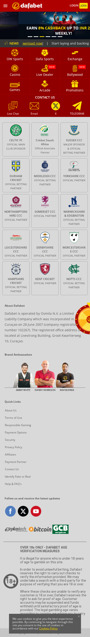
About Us (11, 410)
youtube (35, 511)
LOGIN (74, 6)
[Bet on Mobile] (27, 5)
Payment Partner (16, 462)
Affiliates (10, 454)
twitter (23, 511)
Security (10, 440)
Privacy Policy (13, 447)
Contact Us (12, 469)
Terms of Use (13, 418)
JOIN (84, 6)
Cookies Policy (48, 628)
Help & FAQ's (13, 484)
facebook (10, 511)
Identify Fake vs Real (18, 476)
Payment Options (16, 432)
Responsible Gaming (18, 425)
